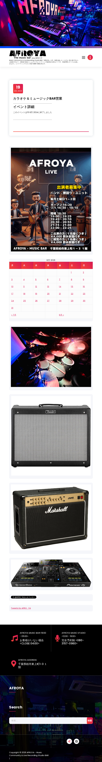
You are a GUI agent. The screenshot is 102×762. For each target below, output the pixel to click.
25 (24, 300)
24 (12, 300)
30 (84, 300)
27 (48, 300)
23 (84, 293)
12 (36, 286)
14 (60, 286)
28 (60, 300)
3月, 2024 (18, 88)
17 (12, 293)
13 (48, 286)
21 (60, 293)
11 (24, 286)
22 (72, 293)
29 (72, 300)
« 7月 (13, 314)
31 (12, 307)
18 (24, 293)
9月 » (61, 314)
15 (72, 286)
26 (36, 300)
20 (48, 293)
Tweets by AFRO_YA (21, 608)
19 (36, 293)
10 (12, 286)
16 (84, 286)
